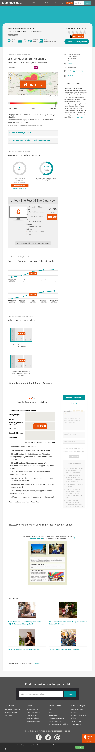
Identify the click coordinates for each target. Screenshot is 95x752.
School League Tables (11, 712)
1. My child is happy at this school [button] (23, 410)
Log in (74, 403)
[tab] (33, 133)
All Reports (24, 188)
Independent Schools (33, 721)
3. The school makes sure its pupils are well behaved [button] (30, 450)
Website (70, 63)
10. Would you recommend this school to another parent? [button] (32, 497)
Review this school (74, 397)
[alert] (47, 747)
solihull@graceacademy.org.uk (75, 72)
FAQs (50, 712)
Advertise (74, 712)
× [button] (93, 744)
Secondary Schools (33, 718)
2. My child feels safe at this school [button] (23, 446)
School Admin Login (33, 709)
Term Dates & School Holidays (58, 724)
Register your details (36, 539)
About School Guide (77, 709)
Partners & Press (76, 721)
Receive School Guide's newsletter (74, 451)
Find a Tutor (8, 715)
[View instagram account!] (56, 737)
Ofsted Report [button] (16, 188)
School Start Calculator (56, 718)
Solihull (70, 76)
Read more (79, 117)
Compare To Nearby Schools (77, 41)
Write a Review (53, 715)
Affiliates (73, 718)
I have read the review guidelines (73, 448)
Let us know (36, 663)
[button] (33, 132)
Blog (50, 709)
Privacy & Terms (76, 724)
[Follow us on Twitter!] (47, 737)
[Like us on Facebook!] (38, 737)
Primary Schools (32, 715)
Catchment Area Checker (12, 709)
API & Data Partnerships (78, 715)
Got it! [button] (80, 747)
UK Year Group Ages (55, 721)
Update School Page (33, 712)
